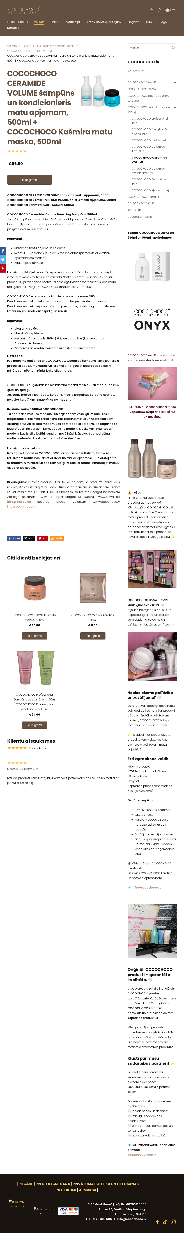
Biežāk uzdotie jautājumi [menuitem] (103, 22)
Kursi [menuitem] (149, 22)
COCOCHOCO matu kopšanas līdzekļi (49, 46)
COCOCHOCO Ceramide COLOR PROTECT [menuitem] (148, 171)
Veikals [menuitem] (39, 22)
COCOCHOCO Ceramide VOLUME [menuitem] (149, 160)
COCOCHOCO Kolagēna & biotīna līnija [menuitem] (149, 131)
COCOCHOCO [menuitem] (17, 22)
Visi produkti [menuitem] (136, 71)
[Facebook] (157, 1222)
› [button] (175, 82)
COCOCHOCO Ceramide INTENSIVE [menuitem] (148, 149)
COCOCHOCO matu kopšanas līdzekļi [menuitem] (149, 109)
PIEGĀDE (26, 1184)
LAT (172, 10)
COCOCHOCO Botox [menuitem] (142, 89)
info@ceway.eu (19, 502)
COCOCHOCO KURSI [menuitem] (141, 203)
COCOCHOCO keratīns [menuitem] (143, 82)
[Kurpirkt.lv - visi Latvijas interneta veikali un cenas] (19, 1222)
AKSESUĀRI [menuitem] (134, 210)
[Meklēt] (174, 48)
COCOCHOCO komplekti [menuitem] (144, 197)
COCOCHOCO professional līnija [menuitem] (150, 121)
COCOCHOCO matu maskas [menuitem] (151, 140)
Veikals (12, 46)
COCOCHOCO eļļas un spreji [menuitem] (150, 190)
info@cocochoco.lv (21, 506)
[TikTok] (165, 1222)
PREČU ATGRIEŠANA (53, 1184)
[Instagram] (173, 1222)
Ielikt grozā (29, 180)
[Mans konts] (159, 10)
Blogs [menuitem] (163, 22)
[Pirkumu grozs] (152, 10)
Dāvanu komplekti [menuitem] (140, 217)
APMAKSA (87, 1190)
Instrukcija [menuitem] (72, 22)
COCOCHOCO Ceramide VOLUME (30, 51)
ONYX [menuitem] (54, 22)
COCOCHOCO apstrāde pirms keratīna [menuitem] (148, 98)
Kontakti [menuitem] (13, 28)
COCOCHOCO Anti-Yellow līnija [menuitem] (149, 181)
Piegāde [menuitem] (133, 22)
